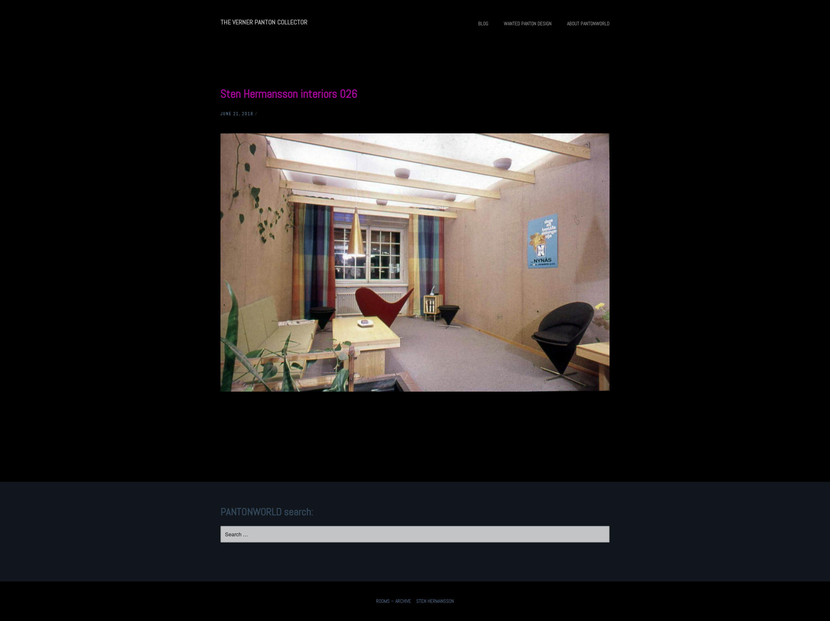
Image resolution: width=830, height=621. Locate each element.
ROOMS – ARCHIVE (393, 601)
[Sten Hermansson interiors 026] (415, 389)
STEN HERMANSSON (435, 601)
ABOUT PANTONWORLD (588, 23)
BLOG (483, 23)
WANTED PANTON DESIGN (527, 23)
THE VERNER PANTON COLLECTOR (263, 22)
